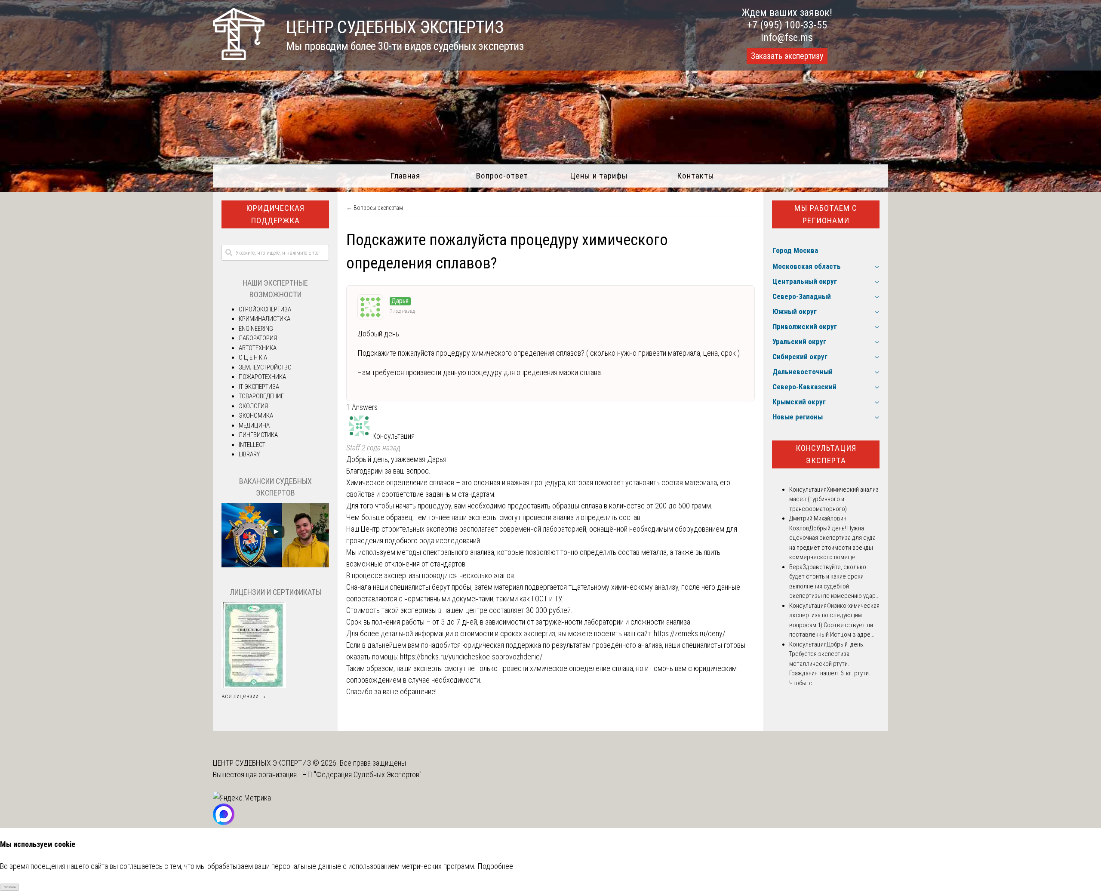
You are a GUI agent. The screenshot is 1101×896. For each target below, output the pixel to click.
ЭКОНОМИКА (256, 415)
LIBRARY (249, 454)
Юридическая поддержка (275, 214)
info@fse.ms (787, 37)
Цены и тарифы (599, 176)
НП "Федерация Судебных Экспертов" (361, 774)
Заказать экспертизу (787, 56)
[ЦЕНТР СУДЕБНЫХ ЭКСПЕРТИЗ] (238, 57)
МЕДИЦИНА (254, 425)
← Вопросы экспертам (374, 207)
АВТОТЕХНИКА (258, 348)
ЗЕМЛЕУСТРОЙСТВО (265, 367)
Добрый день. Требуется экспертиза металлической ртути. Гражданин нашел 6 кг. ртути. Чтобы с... (829, 663)
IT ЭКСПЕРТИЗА (259, 387)
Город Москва (795, 250)
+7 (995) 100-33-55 (787, 25)
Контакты (695, 176)
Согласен (9, 887)
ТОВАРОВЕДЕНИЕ (261, 396)
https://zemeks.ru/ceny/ (689, 633)
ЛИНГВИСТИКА (258, 435)
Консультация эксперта (826, 454)
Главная (405, 176)
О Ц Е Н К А (253, 357)
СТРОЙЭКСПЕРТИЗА (265, 309)
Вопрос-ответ (502, 176)
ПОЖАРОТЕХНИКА (262, 377)
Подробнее (495, 866)
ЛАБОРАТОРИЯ (258, 338)
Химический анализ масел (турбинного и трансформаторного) (834, 499)
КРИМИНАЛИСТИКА (264, 319)
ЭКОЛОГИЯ (253, 406)
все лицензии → (243, 696)
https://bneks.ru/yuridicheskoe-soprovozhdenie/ (471, 656)
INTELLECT (252, 445)
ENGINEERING (256, 329)
